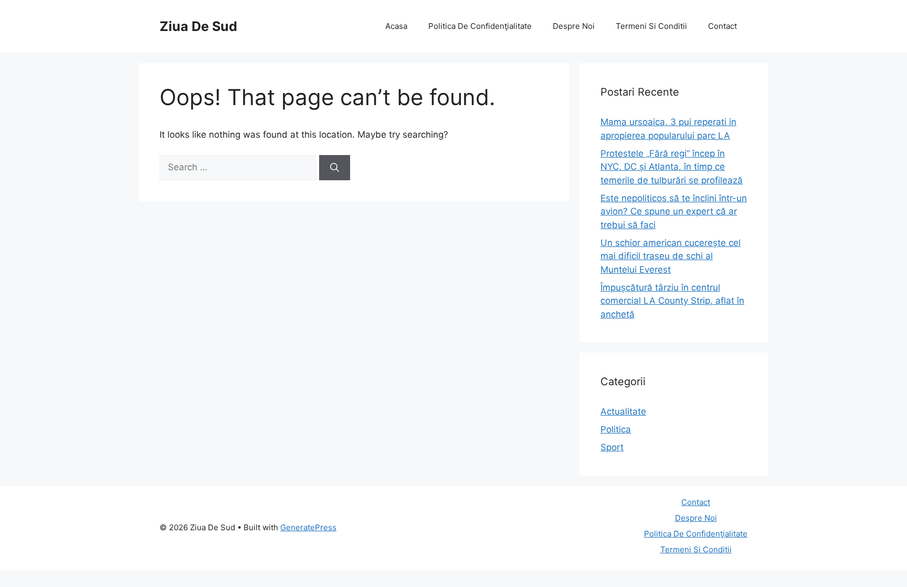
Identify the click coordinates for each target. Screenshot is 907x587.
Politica (615, 429)
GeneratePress (308, 527)
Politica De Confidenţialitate (480, 26)
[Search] (334, 167)
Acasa (396, 26)
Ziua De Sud (198, 26)
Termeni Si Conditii (651, 26)
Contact (722, 26)
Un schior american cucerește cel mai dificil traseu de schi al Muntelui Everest (670, 256)
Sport (612, 447)
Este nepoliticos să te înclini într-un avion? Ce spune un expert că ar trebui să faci (673, 211)
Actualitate (623, 411)
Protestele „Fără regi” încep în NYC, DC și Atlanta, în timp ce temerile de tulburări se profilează (671, 167)
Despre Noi (574, 26)
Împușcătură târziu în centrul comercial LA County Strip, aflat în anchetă (672, 301)
